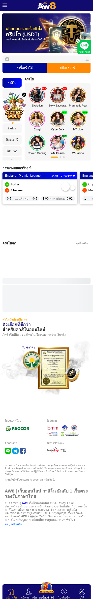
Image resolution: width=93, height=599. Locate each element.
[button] (46, 33)
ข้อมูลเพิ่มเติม (13, 521)
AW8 (25, 500)
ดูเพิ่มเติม (82, 243)
